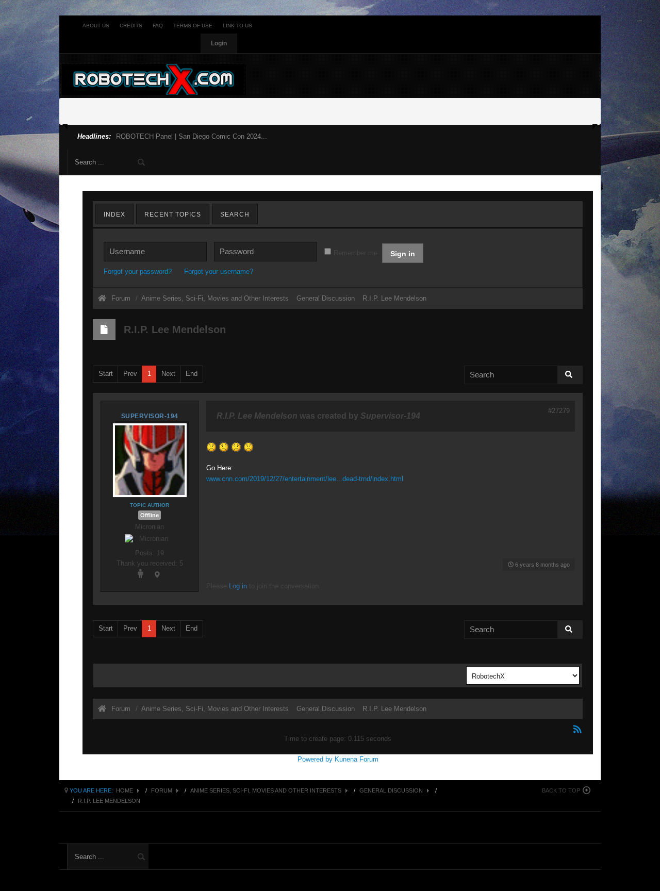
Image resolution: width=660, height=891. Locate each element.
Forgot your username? (218, 271)
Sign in (402, 254)
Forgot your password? (138, 271)
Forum (120, 298)
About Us (95, 25)
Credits (131, 25)
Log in (238, 586)
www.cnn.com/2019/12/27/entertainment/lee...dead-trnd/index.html (304, 479)
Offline (149, 515)
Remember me (355, 253)
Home (124, 790)
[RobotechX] (154, 79)
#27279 (559, 411)
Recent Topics (172, 214)
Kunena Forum (356, 759)
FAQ (158, 25)
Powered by (315, 759)
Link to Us (237, 25)
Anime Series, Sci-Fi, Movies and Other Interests (265, 790)
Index (114, 214)
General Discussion (391, 790)
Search (235, 214)
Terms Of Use (192, 25)
